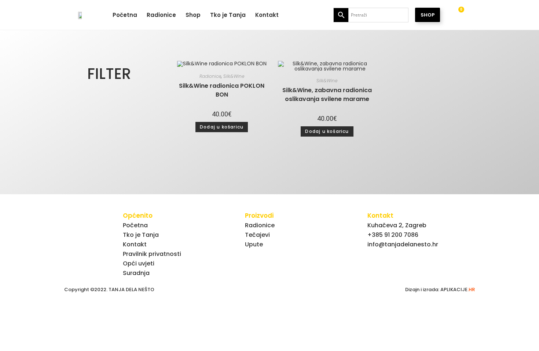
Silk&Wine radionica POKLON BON (221, 90)
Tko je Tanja (228, 15)
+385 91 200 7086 (392, 235)
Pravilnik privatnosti (152, 254)
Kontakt (267, 15)
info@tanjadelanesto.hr (402, 244)
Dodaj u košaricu (221, 127)
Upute (254, 244)
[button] (108, 74)
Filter (109, 73)
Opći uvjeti (138, 263)
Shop (193, 15)
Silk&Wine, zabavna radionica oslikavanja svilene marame (327, 94)
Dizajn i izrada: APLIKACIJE (440, 289)
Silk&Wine (233, 76)
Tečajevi (257, 235)
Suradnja (136, 273)
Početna (125, 15)
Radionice (161, 15)
